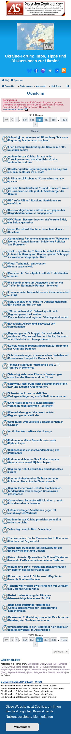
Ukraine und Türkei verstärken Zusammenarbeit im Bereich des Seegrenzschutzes (37, 568)
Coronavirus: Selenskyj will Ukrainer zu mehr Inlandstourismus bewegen (36, 502)
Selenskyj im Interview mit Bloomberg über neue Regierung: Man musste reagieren (38, 139)
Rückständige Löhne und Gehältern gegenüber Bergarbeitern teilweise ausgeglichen (36, 212)
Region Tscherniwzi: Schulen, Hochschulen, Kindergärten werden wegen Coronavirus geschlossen (35, 491)
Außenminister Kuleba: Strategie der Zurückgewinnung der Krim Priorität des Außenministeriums (32, 159)
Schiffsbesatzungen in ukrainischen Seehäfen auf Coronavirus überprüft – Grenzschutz (38, 357)
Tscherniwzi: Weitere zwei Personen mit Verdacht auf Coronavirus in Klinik (38, 587)
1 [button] (16, 119)
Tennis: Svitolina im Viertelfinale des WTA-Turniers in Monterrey (34, 366)
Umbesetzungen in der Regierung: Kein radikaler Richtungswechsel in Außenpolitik (38, 628)
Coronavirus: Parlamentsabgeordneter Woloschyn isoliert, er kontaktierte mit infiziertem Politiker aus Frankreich (38, 241)
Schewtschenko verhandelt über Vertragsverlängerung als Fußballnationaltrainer (37, 395)
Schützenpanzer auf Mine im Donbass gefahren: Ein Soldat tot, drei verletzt (37, 303)
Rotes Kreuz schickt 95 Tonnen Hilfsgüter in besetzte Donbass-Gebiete (35, 578)
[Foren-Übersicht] (35, 37)
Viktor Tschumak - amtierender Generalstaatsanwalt (27, 265)
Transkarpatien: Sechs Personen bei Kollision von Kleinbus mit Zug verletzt (38, 540)
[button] (6, 119)
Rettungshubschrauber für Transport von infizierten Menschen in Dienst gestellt (33, 480)
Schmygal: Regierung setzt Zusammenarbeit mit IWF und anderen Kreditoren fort (37, 385)
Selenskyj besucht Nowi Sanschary (29, 529)
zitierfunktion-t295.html (13, 109)
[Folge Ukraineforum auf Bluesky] (29, 71)
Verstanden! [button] (22, 726)
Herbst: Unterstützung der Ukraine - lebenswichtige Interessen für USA (29, 597)
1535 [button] (64, 119)
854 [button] (25, 119)
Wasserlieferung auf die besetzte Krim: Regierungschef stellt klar (31, 414)
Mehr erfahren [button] (43, 716)
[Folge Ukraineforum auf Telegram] (50, 71)
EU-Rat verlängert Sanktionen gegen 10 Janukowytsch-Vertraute (32, 512)
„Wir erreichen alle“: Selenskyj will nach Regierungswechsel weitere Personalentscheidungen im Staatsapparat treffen (38, 314)
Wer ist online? (10, 660)
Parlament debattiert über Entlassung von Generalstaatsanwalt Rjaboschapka (33, 461)
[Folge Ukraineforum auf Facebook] (36, 71)
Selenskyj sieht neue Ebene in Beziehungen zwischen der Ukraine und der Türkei (35, 376)
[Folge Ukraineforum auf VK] (57, 71)
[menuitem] (5, 80)
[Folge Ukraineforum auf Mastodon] (43, 71)
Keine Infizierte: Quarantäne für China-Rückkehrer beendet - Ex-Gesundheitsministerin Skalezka (38, 559)
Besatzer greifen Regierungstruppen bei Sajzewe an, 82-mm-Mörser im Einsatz (37, 170)
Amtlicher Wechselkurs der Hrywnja (30, 431)
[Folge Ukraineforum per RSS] (64, 71)
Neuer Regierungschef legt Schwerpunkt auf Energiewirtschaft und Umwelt (35, 549)
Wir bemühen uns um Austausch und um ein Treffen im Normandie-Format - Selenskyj (35, 284)
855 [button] (32, 119)
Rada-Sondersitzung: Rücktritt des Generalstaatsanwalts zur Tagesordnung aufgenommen (32, 607)
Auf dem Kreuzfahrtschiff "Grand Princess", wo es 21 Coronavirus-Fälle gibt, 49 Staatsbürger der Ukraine (38, 191)
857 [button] (46, 119)
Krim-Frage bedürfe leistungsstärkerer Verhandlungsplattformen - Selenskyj (31, 404)
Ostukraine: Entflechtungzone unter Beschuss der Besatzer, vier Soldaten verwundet (38, 619)
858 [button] (53, 119)
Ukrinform (35, 93)
